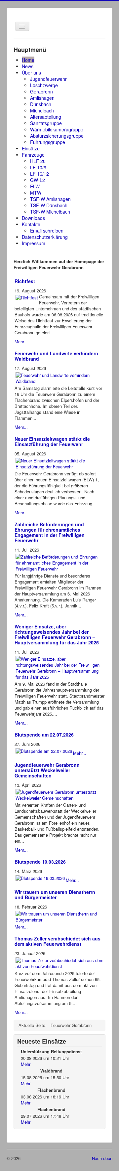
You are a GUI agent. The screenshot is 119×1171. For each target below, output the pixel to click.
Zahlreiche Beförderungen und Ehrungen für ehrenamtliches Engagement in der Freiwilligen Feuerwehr (50, 532)
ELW (35, 186)
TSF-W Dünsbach (48, 205)
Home (28, 60)
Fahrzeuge (33, 154)
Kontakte (31, 224)
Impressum (33, 243)
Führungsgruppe (47, 142)
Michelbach (42, 110)
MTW (35, 192)
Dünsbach (40, 104)
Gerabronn (41, 91)
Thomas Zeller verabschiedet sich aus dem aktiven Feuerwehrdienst (57, 941)
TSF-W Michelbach (50, 211)
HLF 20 (38, 161)
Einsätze (31, 148)
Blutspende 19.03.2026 (40, 861)
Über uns (31, 72)
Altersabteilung (45, 116)
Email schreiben (46, 230)
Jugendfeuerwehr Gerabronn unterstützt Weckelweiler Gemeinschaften (47, 770)
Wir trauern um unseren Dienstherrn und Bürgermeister (55, 895)
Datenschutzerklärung (45, 237)
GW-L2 (37, 180)
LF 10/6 (38, 167)
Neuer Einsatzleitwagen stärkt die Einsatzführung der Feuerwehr (52, 441)
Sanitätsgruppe (46, 123)
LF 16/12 (39, 173)
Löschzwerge (44, 85)
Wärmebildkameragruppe (56, 129)
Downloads (33, 218)
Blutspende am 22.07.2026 (44, 734)
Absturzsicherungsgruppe (57, 135)
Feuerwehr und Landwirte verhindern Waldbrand (56, 356)
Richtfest (25, 281)
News (27, 66)
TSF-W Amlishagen (50, 199)
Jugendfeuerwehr (48, 79)
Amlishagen (42, 97)
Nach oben (102, 1158)
